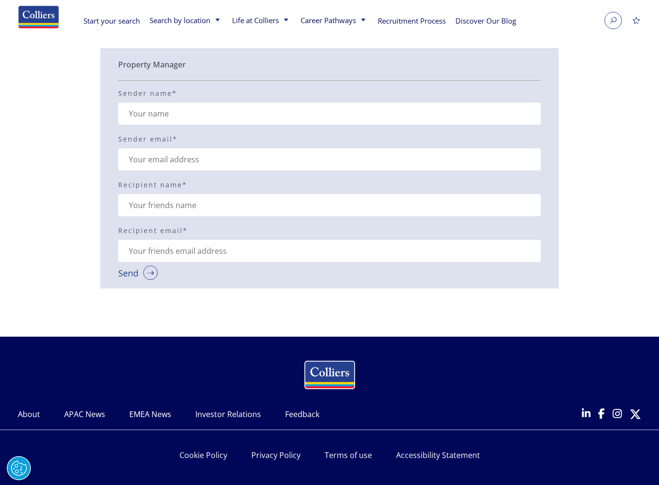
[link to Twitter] (635, 414)
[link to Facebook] (601, 414)
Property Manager (152, 64)
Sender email (148, 139)
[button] (216, 20)
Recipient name (152, 184)
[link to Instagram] (617, 414)
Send (128, 272)
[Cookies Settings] (19, 468)
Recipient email (153, 230)
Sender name (147, 93)
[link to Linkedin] (586, 414)
